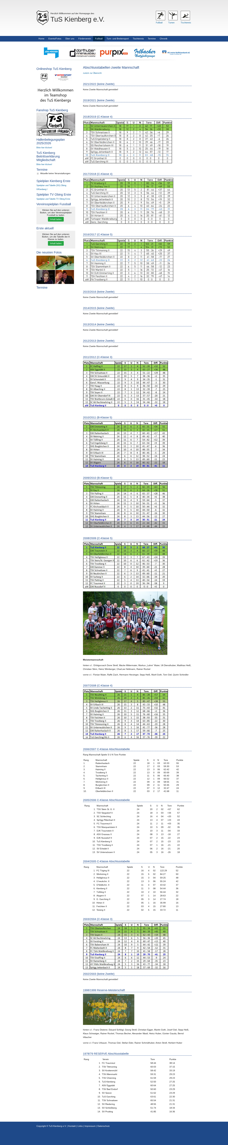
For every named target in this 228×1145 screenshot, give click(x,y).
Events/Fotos (54, 38)
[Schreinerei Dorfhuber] (83, 57)
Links (80, 1126)
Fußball (159, 22)
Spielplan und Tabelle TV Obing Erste (53, 199)
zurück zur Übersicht (92, 73)
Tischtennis (186, 22)
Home (41, 38)
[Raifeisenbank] (176, 57)
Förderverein (84, 38)
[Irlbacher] (145, 57)
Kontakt (72, 1126)
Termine (152, 38)
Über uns (69, 38)
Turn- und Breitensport (118, 38)
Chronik (163, 38)
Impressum (90, 1126)
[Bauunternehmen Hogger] (52, 57)
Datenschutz (103, 1126)
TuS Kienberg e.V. (77, 19)
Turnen (171, 22)
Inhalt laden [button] (56, 219)
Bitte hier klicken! (44, 147)
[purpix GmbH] (114, 57)
